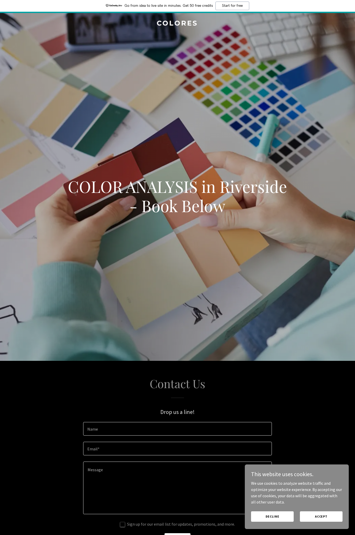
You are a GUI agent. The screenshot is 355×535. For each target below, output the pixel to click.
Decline (272, 516)
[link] (177, 24)
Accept (321, 516)
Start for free (232, 6)
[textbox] (177, 429)
